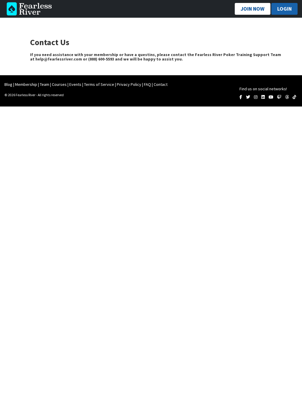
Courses (59, 84)
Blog (8, 84)
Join (253, 8)
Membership (26, 84)
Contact (161, 84)
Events (75, 84)
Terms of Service (99, 84)
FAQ (147, 84)
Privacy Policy (129, 84)
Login (284, 8)
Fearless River (31, 9)
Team (44, 84)
